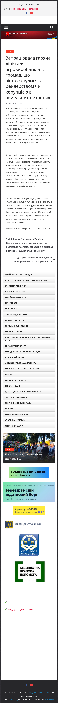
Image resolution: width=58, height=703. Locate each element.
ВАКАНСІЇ (9, 374)
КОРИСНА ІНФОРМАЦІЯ (16, 414)
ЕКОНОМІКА (11, 308)
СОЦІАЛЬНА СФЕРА (14, 331)
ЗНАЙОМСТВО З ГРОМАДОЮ (19, 274)
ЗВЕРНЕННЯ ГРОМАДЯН (16, 397)
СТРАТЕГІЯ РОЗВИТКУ (15, 286)
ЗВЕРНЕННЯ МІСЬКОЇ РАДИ (18, 403)
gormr (21, 103)
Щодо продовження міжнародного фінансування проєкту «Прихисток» (32, 259)
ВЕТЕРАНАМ (11, 303)
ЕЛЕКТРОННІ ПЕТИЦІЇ (15, 380)
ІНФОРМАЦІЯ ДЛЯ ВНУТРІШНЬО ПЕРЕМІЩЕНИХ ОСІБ (28, 338)
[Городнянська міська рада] (29, 32)
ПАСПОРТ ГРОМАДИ (15, 291)
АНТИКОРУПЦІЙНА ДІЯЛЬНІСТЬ (20, 363)
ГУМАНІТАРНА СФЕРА (15, 346)
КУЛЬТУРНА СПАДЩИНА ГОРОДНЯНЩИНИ (26, 280)
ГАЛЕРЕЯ (9, 408)
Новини (10, 52)
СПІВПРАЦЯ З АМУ (14, 425)
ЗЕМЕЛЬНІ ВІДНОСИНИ (16, 326)
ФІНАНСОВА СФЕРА (14, 320)
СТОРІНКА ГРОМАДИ (15, 420)
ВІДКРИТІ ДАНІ (12, 386)
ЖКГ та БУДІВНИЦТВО (16, 314)
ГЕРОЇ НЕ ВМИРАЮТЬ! (15, 297)
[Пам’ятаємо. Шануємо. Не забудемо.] (29, 434)
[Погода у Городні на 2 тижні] (19, 609)
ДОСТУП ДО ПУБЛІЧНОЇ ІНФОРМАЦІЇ (23, 391)
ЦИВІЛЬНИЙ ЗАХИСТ (15, 357)
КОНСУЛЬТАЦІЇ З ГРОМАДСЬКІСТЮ (22, 368)
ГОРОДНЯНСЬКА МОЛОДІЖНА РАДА (22, 351)
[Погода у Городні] (4, 591)
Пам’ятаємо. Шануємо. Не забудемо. (24, 454)
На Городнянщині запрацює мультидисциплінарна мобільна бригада (31, 10)
